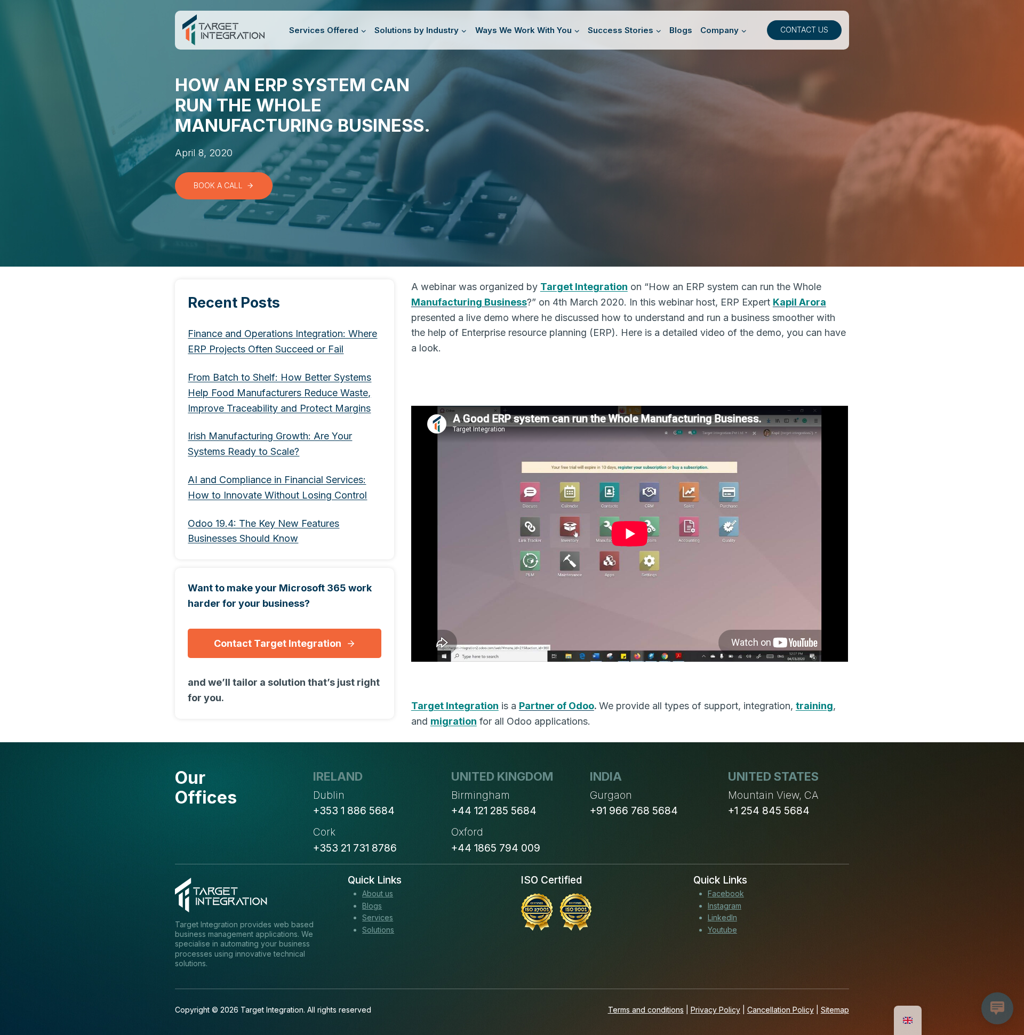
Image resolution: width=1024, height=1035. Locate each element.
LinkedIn (722, 917)
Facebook (726, 893)
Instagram (724, 905)
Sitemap (835, 1009)
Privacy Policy (715, 1009)
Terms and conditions (646, 1009)
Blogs (680, 30)
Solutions (378, 929)
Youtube (722, 929)
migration (453, 721)
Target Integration (584, 286)
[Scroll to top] (996, 987)
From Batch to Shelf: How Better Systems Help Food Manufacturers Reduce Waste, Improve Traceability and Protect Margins (279, 393)
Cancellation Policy (780, 1009)
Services (377, 917)
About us (377, 893)
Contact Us (804, 29)
